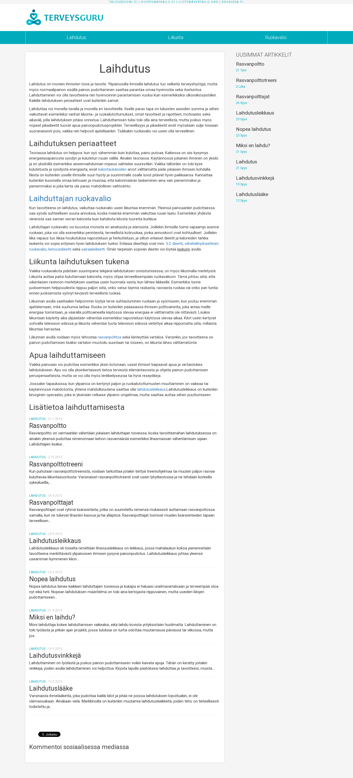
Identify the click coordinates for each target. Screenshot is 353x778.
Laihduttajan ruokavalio (70, 198)
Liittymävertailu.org (198, 2)
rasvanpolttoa (109, 337)
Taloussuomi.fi (123, 2)
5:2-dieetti (174, 243)
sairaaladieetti (93, 249)
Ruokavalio (276, 37)
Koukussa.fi (233, 2)
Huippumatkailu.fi (158, 2)
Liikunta (175, 37)
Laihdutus (76, 37)
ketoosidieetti (59, 249)
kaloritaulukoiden (112, 169)
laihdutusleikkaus (151, 389)
